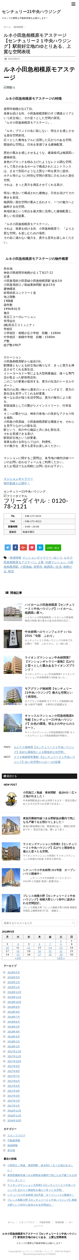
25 (18, 954)
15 (61, 947)
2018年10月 (14, 1002)
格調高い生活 (53, 567)
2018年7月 (13, 1016)
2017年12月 (14, 1051)
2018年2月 (13, 1041)
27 (39, 954)
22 (61, 951)
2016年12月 (14, 1110)
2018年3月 (13, 1036)
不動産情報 (13, 1140)
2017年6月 (13, 1081)
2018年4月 (13, 1031)
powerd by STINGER (45, 1254)
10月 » (61, 958)
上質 (41, 562)
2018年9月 (13, 1007)
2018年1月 (13, 1046)
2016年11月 (14, 1115)
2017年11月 (14, 1056)
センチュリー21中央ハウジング (31, 11)
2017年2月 (13, 1100)
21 (50, 951)
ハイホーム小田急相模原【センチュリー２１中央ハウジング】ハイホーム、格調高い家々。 (50, 608)
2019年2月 (13, 982)
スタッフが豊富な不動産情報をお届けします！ (39, 1243)
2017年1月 (13, 1105)
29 (61, 954)
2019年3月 (13, 977)
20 (39, 951)
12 (28, 947)
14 (50, 947)
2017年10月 (14, 1061)
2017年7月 (13, 1076)
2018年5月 (13, 1026)
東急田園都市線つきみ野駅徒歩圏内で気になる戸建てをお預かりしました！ (49, 820)
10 (7, 947)
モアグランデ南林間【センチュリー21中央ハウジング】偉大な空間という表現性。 (49, 692)
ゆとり (57, 557)
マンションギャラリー (37, 557)
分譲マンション (55, 562)
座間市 (37, 567)
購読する (11, 776)
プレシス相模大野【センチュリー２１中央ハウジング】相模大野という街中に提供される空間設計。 (49, 899)
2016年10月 (14, 1120)
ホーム (11, 1222)
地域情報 (15, 557)
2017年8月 (13, 1071)
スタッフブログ (16, 1135)
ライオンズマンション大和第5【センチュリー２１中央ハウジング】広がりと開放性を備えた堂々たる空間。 (50, 847)
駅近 (11, 571)
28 (50, 954)
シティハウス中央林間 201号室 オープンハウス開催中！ (40, 1195)
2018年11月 (14, 997)
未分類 (11, 1150)
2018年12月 (14, 992)
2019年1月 (13, 987)
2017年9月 (13, 1066)
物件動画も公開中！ (17, 483)
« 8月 (18, 958)
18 (18, 951)
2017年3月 (13, 1095)
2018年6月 (13, 1021)
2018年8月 (13, 1012)
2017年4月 (13, 1091)
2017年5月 (13, 1086)
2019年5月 (13, 972)
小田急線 (26, 567)
